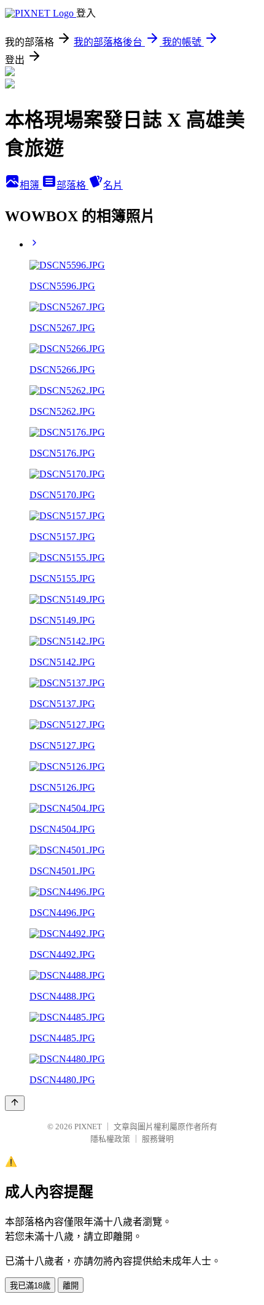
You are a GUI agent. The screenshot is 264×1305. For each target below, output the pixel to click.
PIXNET (88, 1126)
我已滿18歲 (30, 1285)
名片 (113, 185)
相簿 (31, 185)
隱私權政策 (110, 1138)
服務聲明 (158, 1138)
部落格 (72, 185)
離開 (71, 1285)
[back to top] (15, 1103)
